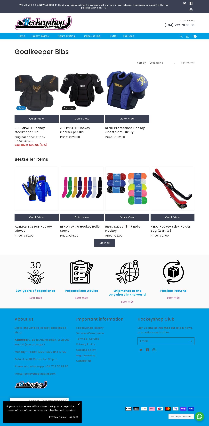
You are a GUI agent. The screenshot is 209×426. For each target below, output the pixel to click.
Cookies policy (86, 350)
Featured (129, 36)
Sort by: (141, 62)
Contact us (83, 361)
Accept (73, 417)
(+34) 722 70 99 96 (179, 25)
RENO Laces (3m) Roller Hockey (123, 228)
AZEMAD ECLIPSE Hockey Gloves (33, 228)
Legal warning (85, 355)
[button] (181, 36)
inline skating (92, 36)
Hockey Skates (40, 36)
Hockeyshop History (90, 328)
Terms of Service (88, 339)
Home (21, 36)
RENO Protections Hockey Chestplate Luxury (125, 130)
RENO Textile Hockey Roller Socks (80, 228)
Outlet (114, 36)
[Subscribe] (190, 341)
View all (104, 243)
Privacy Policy (85, 344)
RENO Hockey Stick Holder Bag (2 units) (171, 228)
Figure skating (66, 36)
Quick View (36, 118)
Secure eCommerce (90, 333)
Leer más (35, 298)
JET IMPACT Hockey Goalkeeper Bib (30, 130)
